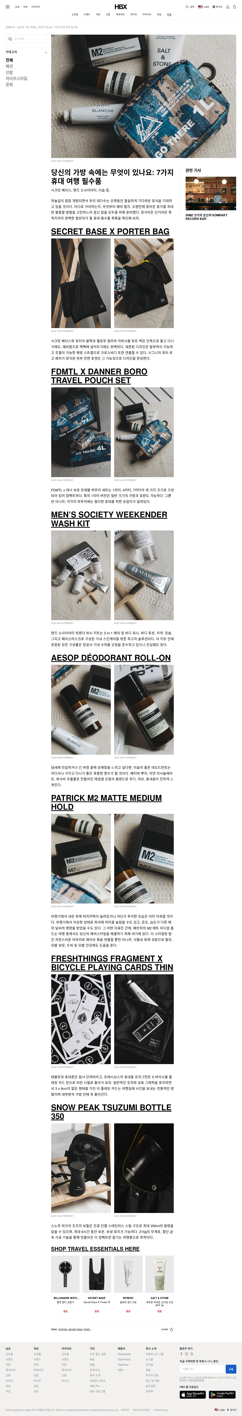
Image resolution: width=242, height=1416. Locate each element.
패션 (9, 66)
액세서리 (11, 1369)
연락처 (149, 1391)
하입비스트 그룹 (155, 1354)
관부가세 (95, 1369)
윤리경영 (151, 1386)
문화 (9, 84)
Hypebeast (124, 1354)
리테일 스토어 (97, 1380)
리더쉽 (149, 1364)
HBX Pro (95, 1386)
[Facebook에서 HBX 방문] (181, 1354)
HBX (120, 1369)
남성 (17, 7)
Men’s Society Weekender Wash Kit (109, 519)
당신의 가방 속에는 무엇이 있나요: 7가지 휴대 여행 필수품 (47, 27)
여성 (25, 7)
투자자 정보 (152, 1375)
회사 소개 (95, 1375)
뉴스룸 (149, 1359)
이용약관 (125, 1409)
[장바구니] (234, 7)
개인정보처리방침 (196, 1380)
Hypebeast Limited (21, 1409)
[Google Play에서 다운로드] (222, 1395)
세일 (8, 1386)
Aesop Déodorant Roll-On (111, 657)
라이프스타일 (16, 78)
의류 (8, 1364)
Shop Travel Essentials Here (95, 1249)
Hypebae (123, 1364)
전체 (9, 60)
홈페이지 (10, 27)
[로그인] (228, 7)
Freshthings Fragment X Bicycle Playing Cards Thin (112, 963)
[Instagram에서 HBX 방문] (186, 1354)
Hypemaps (124, 1359)
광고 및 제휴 (153, 1380)
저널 (8, 1391)
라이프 (9, 1380)
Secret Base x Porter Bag (110, 231)
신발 (9, 72)
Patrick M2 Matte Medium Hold (106, 802)
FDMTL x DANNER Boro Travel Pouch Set (99, 376)
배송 (92, 1359)
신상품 (9, 1354)
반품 (92, 1364)
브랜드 (9, 1359)
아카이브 (35, 7)
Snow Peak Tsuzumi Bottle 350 (111, 1111)
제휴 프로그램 (97, 1391)
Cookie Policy (161, 1409)
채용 (148, 1369)
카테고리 (11, 52)
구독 (231, 1369)
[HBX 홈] (121, 6)
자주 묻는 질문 (98, 1354)
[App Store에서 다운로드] (193, 1395)
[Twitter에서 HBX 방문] (192, 1354)
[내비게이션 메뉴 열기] (7, 7)
